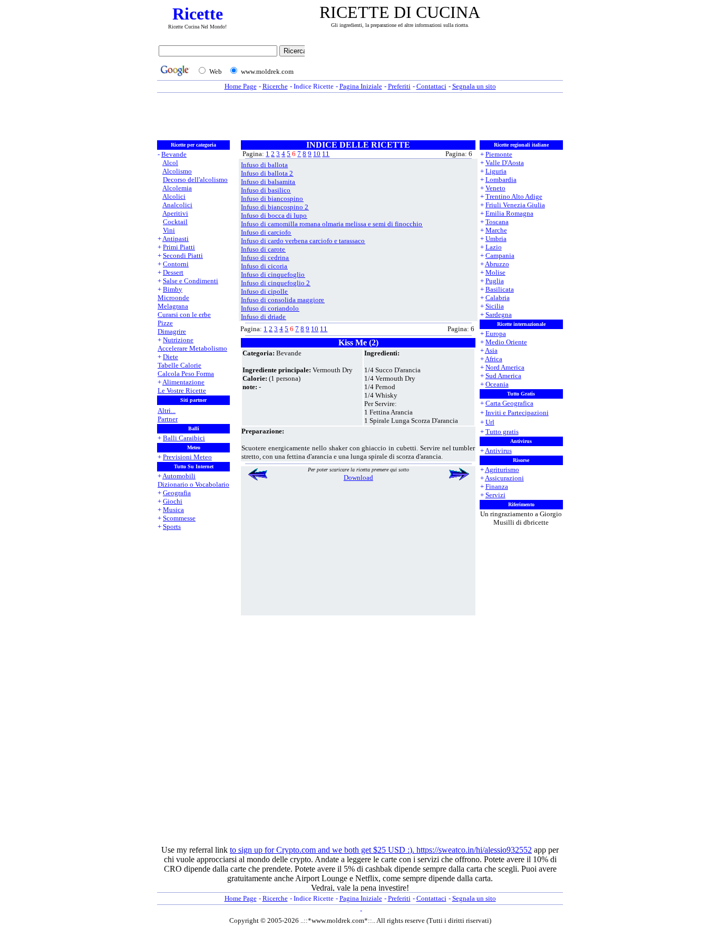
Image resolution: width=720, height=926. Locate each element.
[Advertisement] (436, 62)
